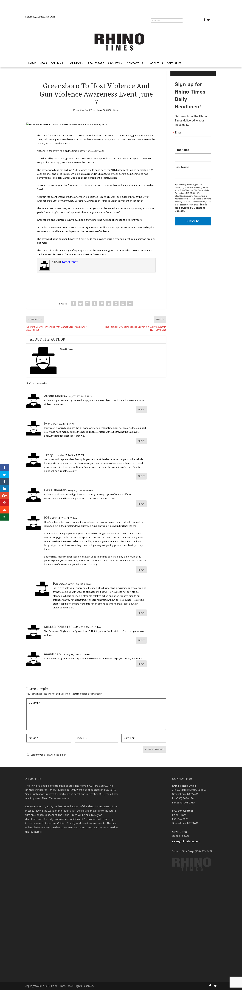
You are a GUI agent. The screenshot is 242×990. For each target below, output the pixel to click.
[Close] (173, 443)
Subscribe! (121, 540)
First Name (77, 489)
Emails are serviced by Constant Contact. (147, 530)
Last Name (77, 507)
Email (74, 472)
